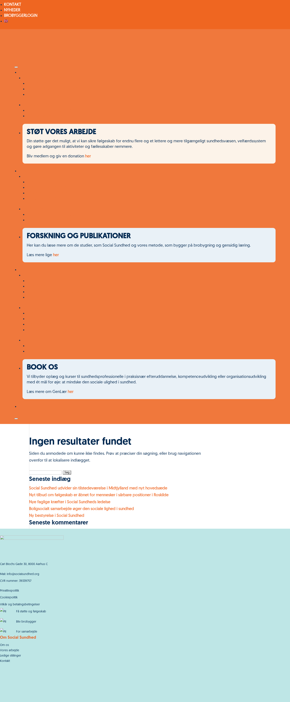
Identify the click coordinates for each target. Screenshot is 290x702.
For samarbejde (26, 631)
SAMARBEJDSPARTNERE (43, 105)
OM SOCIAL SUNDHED (42, 275)
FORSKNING (37, 351)
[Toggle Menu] (16, 67)
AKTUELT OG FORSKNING (45, 340)
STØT (23, 407)
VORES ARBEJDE (32, 171)
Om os (4, 645)
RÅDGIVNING (38, 286)
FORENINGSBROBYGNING (49, 193)
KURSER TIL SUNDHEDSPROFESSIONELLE (62, 220)
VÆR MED (26, 73)
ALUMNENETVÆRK (43, 95)
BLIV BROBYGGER (42, 84)
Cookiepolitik (9, 597)
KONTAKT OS (38, 182)
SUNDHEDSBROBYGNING (48, 188)
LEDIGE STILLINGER (43, 297)
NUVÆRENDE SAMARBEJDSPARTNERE (58, 111)
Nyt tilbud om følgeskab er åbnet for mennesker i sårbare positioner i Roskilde (99, 495)
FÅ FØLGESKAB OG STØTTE (46, 177)
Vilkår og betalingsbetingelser (20, 604)
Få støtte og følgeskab (31, 611)
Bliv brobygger (26, 621)
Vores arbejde (9, 650)
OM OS (24, 270)
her (88, 156)
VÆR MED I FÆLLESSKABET (45, 78)
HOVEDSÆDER (39, 313)
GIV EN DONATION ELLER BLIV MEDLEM (61, 89)
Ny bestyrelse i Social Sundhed (56, 516)
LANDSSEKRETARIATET (46, 319)
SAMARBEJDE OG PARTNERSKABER (56, 292)
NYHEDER (12, 10)
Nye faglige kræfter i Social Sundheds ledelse (69, 502)
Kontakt (5, 661)
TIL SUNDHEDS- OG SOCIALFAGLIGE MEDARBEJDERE (72, 215)
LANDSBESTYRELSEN (44, 324)
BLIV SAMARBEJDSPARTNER (50, 116)
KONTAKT (12, 5)
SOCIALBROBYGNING (45, 199)
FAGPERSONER (35, 209)
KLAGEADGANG (41, 330)
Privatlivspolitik (9, 590)
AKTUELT (34, 346)
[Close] (16, 418)
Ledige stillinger (10, 655)
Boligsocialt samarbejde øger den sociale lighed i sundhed (81, 509)
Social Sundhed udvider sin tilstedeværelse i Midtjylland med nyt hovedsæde (98, 488)
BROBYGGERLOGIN (20, 16)
